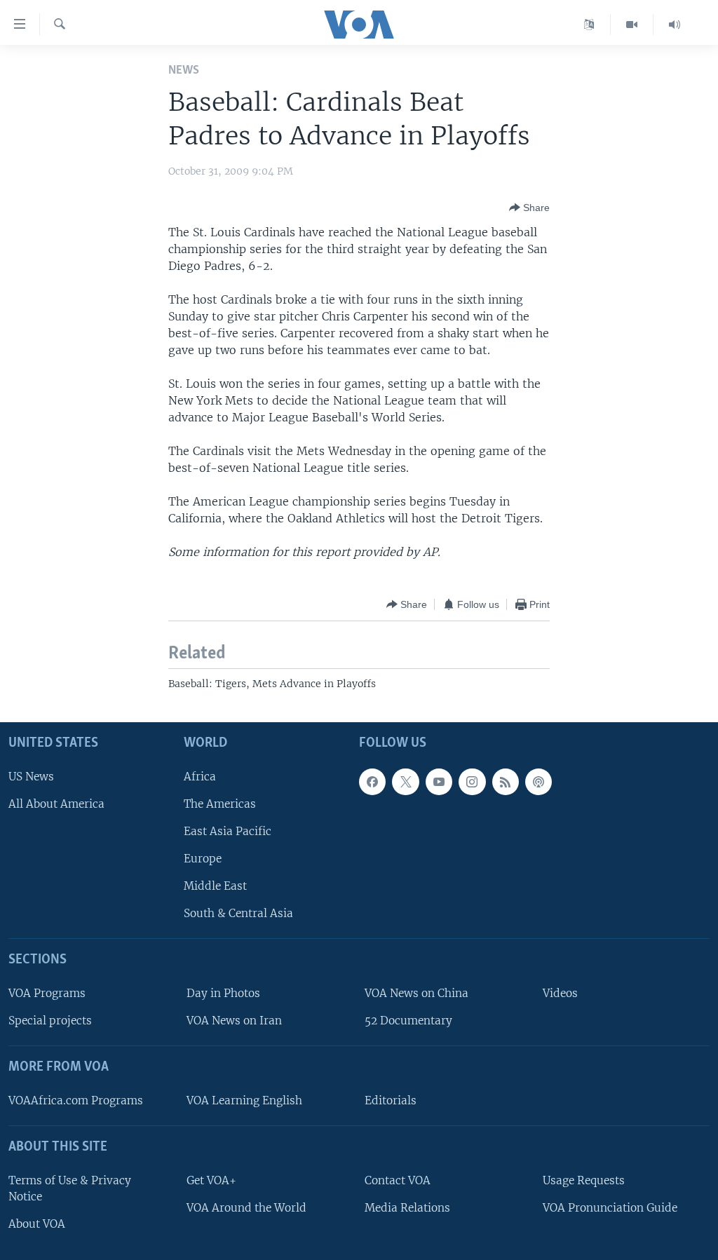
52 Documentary (408, 1020)
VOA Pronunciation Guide (610, 1207)
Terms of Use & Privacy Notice (69, 1188)
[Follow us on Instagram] (472, 781)
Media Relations (407, 1207)
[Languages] (589, 24)
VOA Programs (47, 993)
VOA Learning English (244, 1100)
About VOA (36, 1224)
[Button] (529, 207)
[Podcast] (538, 781)
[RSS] (505, 781)
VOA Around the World (246, 1207)
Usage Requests (584, 1179)
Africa (200, 776)
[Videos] (632, 24)
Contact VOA (398, 1179)
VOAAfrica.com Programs (75, 1100)
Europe (203, 858)
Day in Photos (223, 993)
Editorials (390, 1100)
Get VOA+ (211, 1179)
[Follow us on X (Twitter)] (405, 781)
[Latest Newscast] (674, 24)
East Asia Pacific (227, 830)
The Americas (220, 803)
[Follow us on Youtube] (439, 781)
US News (31, 776)
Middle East (215, 886)
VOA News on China (416, 993)
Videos (560, 993)
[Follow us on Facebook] (372, 781)
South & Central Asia (238, 913)
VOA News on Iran (234, 1020)
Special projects (50, 1020)
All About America (56, 803)
